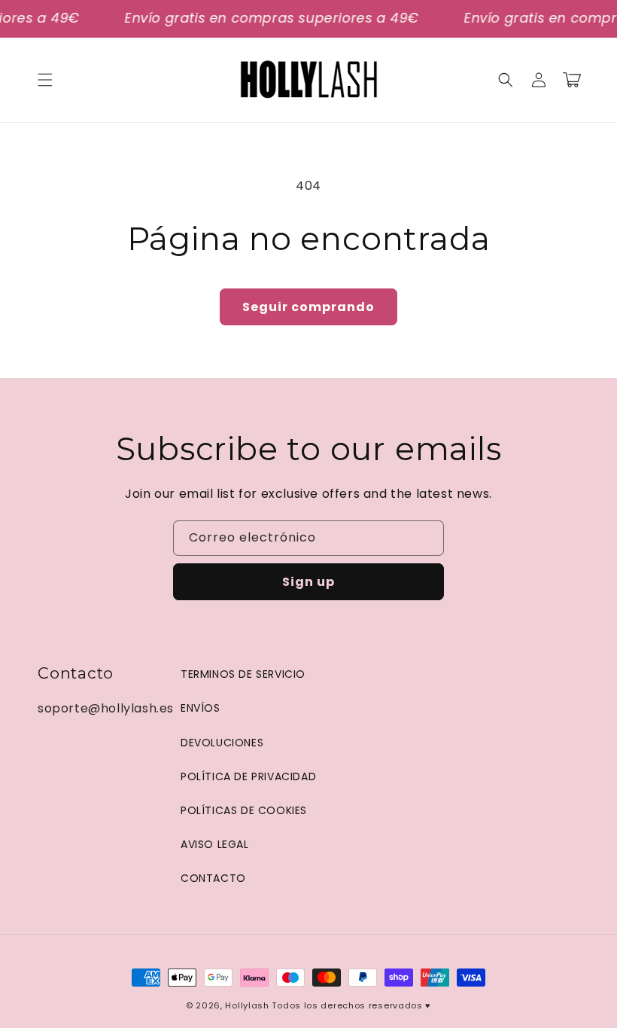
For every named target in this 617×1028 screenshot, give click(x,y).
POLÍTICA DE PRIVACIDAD (248, 776)
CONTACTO (213, 878)
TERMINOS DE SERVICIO (243, 674)
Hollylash (247, 1005)
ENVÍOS (200, 707)
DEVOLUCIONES (222, 742)
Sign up (308, 581)
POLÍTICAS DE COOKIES (244, 810)
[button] (45, 79)
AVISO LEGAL (215, 844)
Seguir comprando (308, 307)
